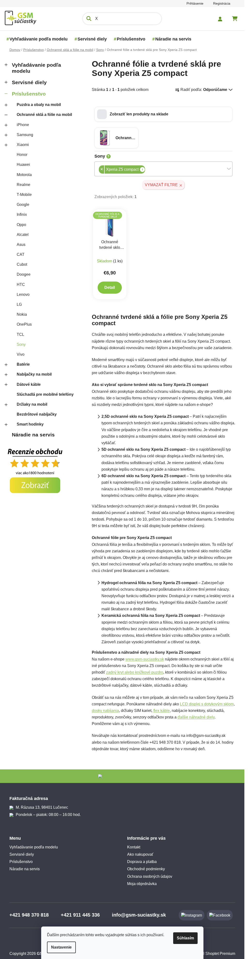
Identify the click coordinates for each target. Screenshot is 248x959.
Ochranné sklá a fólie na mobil (44, 115)
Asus (21, 244)
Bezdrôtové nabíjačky (37, 414)
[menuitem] (38, 39)
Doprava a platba (142, 862)
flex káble (161, 711)
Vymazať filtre (161, 185)
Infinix (22, 214)
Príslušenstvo (29, 94)
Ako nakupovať (140, 854)
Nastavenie (61, 947)
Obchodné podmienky (146, 869)
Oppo (21, 225)
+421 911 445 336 (80, 915)
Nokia (22, 314)
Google (23, 204)
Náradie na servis (33, 434)
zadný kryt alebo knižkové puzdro (134, 672)
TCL (20, 334)
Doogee (24, 274)
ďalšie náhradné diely (196, 717)
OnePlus (24, 324)
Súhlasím (185, 938)
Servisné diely (29, 82)
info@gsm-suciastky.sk (139, 915)
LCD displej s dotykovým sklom (207, 704)
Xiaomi (23, 145)
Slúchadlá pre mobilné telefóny (45, 394)
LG (19, 304)
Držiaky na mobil (32, 404)
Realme (23, 185)
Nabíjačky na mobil (34, 374)
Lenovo (23, 294)
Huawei (23, 164)
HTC (21, 284)
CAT (20, 254)
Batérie (23, 364)
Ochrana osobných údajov (149, 876)
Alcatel (23, 235)
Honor (22, 155)
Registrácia (221, 3)
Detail (109, 287)
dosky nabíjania (105, 711)
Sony (21, 344)
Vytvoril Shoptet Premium (213, 953)
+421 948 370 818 (29, 915)
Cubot (22, 264)
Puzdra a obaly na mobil (39, 105)
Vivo (20, 354)
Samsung (25, 135)
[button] (163, 114)
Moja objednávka (142, 884)
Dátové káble (29, 384)
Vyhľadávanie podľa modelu (36, 68)
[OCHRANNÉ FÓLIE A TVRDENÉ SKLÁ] (109, 224)
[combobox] (163, 168)
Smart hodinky (30, 424)
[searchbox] (146, 170)
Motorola (24, 175)
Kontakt (133, 847)
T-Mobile (24, 195)
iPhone (23, 125)
